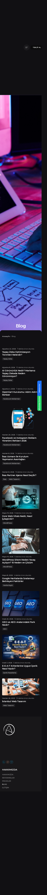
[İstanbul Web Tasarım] (20, 686)
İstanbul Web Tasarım (14, 701)
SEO (5, 629)
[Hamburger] (27, 47)
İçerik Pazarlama (9, 673)
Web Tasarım (14, 479)
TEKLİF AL (37, 47)
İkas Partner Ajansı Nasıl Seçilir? (19, 475)
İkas (4, 479)
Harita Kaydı (8, 585)
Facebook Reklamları (11, 399)
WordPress (7, 523)
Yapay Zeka (7, 359)
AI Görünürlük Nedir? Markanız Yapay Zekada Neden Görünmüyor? (18, 373)
